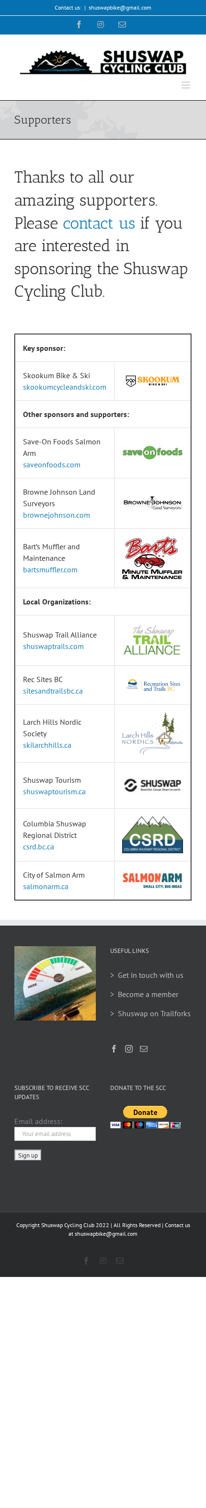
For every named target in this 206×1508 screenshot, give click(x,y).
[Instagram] (129, 1049)
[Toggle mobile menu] (187, 85)
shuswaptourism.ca (54, 791)
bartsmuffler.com (50, 569)
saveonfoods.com (51, 464)
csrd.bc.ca (38, 846)
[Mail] (144, 1049)
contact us (99, 223)
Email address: (38, 1121)
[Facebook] (114, 1049)
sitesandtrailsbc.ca (53, 691)
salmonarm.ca (46, 886)
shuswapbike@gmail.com (120, 7)
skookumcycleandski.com (64, 387)
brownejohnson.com (56, 515)
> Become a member (144, 994)
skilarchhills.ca (47, 745)
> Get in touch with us (146, 975)
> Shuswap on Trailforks (150, 1013)
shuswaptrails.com (53, 646)
